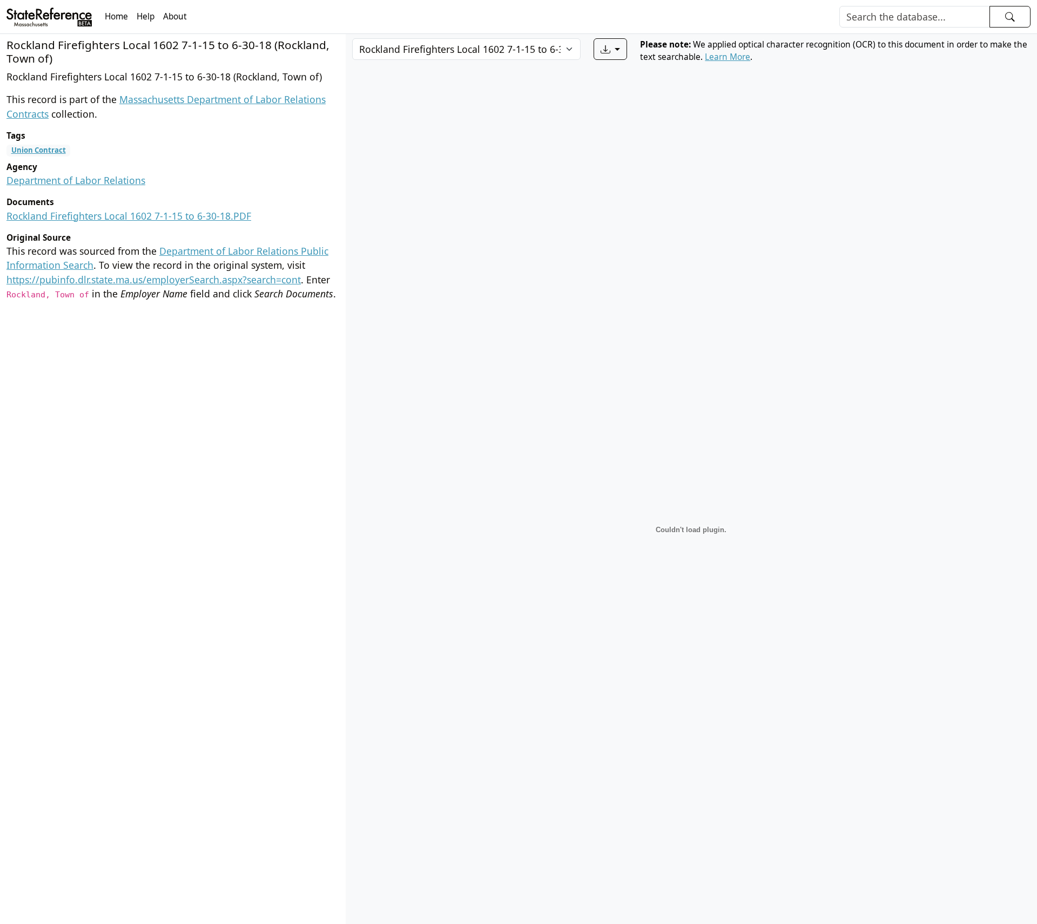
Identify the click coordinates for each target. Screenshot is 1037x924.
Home (116, 16)
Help (145, 16)
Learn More (727, 57)
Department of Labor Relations (75, 180)
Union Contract (38, 150)
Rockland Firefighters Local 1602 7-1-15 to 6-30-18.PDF (128, 215)
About (175, 16)
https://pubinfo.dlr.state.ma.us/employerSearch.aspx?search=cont (153, 279)
